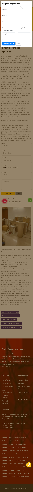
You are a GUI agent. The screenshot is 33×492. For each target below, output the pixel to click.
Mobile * (4, 16)
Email (3, 22)
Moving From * (6, 28)
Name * (4, 10)
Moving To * (21, 28)
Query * (4, 34)
